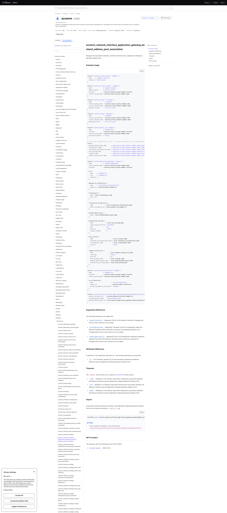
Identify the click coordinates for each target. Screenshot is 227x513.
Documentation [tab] (67, 40)
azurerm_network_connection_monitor (69, 428)
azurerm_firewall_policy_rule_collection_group (69, 387)
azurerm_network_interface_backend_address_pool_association (69, 450)
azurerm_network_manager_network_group (69, 499)
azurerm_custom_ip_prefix (65, 333)
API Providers (92, 438)
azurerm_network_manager (66, 464)
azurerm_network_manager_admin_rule (69, 467)
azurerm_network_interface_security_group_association (68, 460)
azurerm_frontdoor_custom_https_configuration (68, 395)
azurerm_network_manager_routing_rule (69, 508)
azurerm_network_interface (66, 434)
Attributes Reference (95, 349)
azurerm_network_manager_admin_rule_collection (69, 471)
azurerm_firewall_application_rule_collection (68, 371)
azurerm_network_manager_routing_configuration (68, 504)
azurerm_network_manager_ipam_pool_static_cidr (69, 489)
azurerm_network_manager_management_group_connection (67, 494)
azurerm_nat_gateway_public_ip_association (67, 419)
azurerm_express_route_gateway (67, 356)
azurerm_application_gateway (66, 324)
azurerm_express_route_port (66, 359)
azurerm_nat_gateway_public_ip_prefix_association (69, 424)
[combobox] (149, 17)
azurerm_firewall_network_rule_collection (67, 379)
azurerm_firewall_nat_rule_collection (68, 375)
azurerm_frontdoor (63, 391)
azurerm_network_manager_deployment (66, 481)
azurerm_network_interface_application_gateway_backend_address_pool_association (67, 439)
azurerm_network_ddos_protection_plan (69, 431)
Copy (142, 71)
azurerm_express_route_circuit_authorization (67, 340)
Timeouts (90, 368)
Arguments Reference (95, 310)
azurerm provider (60, 56)
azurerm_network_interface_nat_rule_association (68, 455)
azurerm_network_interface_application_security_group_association (69, 445)
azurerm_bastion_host (64, 330)
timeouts (118, 375)
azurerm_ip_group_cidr (64, 409)
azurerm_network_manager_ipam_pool (69, 485)
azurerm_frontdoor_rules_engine (67, 402)
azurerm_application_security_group (68, 327)
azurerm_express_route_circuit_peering (69, 349)
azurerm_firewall (62, 367)
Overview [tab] (58, 40)
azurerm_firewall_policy (64, 383)
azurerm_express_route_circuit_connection (67, 345)
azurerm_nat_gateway (64, 415)
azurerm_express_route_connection (68, 353)
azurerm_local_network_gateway (67, 412)
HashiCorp (137, 30)
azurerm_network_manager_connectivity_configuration (66, 476)
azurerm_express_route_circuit (67, 336)
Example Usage (92, 65)
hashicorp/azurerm (101, 30)
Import (89, 399)
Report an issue (153, 65)
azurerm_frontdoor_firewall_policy (67, 399)
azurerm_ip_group (63, 406)
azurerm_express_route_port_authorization (66, 363)
